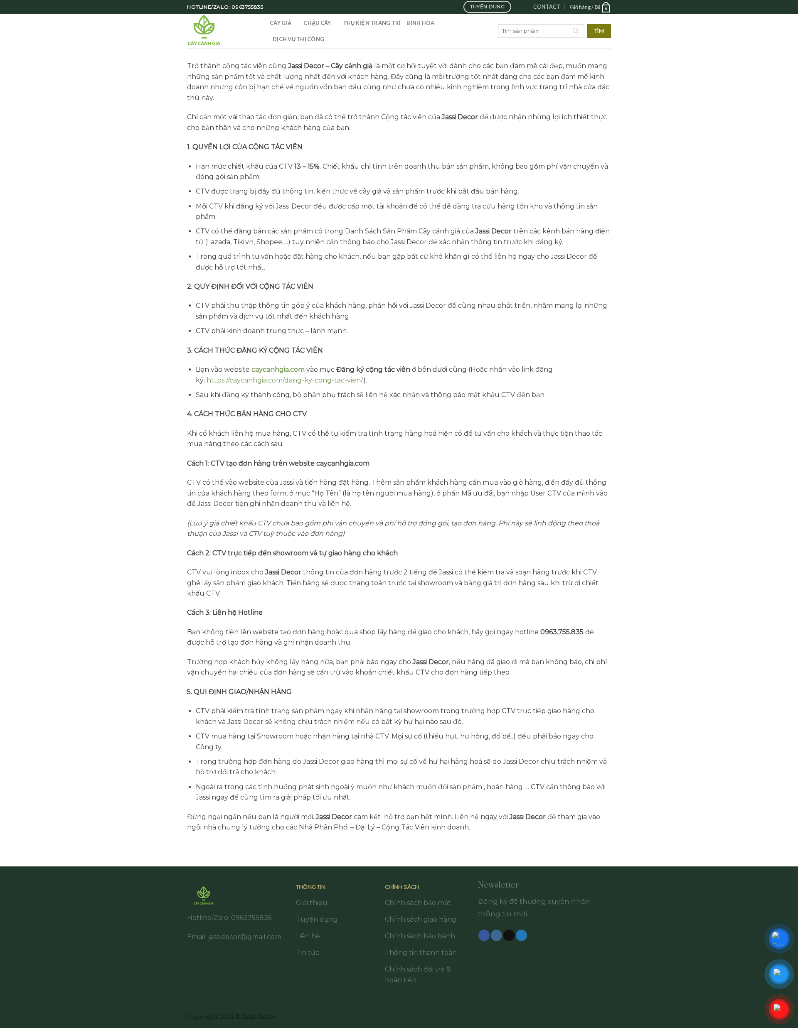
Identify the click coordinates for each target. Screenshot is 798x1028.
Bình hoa (420, 23)
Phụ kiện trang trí (372, 23)
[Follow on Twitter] (521, 935)
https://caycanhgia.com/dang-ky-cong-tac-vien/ (285, 380)
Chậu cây (317, 23)
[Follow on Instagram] (496, 935)
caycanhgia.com (278, 369)
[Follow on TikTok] (509, 935)
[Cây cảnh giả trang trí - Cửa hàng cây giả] (222, 31)
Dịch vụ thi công (298, 39)
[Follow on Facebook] (484, 935)
